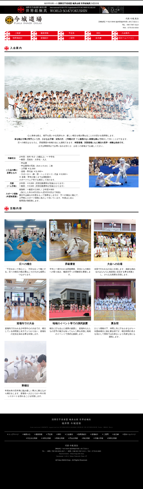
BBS (98, 33)
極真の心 (27, 434)
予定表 (71, 33)
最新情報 (44, 33)
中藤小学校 (99, 438)
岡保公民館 (60, 438)
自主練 (98, 38)
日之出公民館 (32, 438)
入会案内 (125, 33)
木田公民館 (46, 438)
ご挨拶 (18, 33)
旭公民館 (86, 438)
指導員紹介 (17, 38)
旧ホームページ (130, 434)
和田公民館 (112, 438)
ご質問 (71, 38)
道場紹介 (44, 38)
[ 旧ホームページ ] (125, 38)
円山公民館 (74, 438)
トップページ (14, 434)
